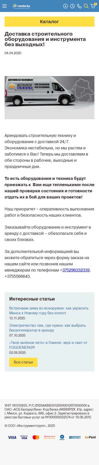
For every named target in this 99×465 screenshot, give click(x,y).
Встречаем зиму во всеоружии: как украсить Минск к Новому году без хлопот (48, 311)
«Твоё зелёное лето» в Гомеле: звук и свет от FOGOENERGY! (48, 345)
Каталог (49, 21)
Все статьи (23, 362)
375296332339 (76, 270)
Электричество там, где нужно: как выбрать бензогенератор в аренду (47, 328)
